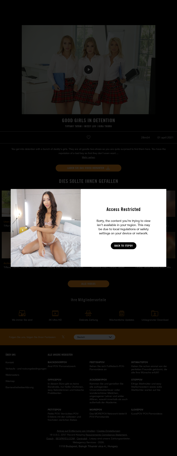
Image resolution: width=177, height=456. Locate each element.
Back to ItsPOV (123, 245)
